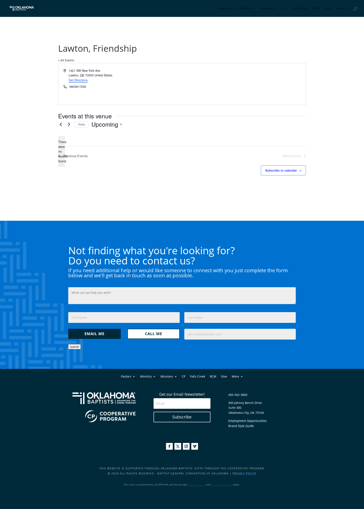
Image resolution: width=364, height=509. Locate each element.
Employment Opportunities (247, 421)
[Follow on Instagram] (186, 446)
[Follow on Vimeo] (194, 446)
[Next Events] (68, 124)
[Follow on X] (177, 446)
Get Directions (78, 80)
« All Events (66, 60)
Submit (74, 347)
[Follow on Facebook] (169, 446)
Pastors (223, 8)
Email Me (94, 333)
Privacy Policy (244, 473)
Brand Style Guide (241, 426)
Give (328, 8)
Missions (267, 8)
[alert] (61, 151)
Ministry (245, 8)
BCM (316, 8)
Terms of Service (221, 484)
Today (81, 124)
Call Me (153, 333)
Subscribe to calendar (281, 170)
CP (285, 8)
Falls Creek (300, 8)
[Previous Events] (60, 124)
